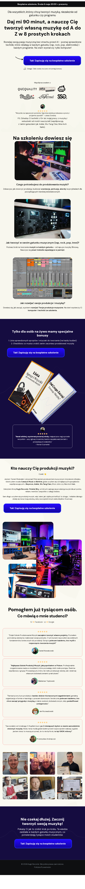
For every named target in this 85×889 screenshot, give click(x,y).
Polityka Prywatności (42, 867)
